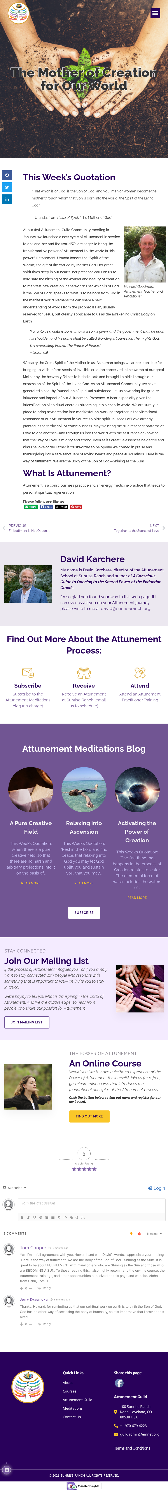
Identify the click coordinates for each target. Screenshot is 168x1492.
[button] (155, 13)
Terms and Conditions (132, 1448)
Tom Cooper (33, 1247)
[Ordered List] (47, 1217)
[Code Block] (65, 1217)
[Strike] (41, 1217)
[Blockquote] (59, 1217)
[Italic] (28, 1217)
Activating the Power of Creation (137, 832)
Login (158, 1188)
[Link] (71, 1217)
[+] (83, 1217)
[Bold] (22, 1217)
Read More (30, 883)
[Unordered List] (53, 1217)
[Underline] (35, 1217)
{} (77, 1217)
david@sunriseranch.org (125, 608)
